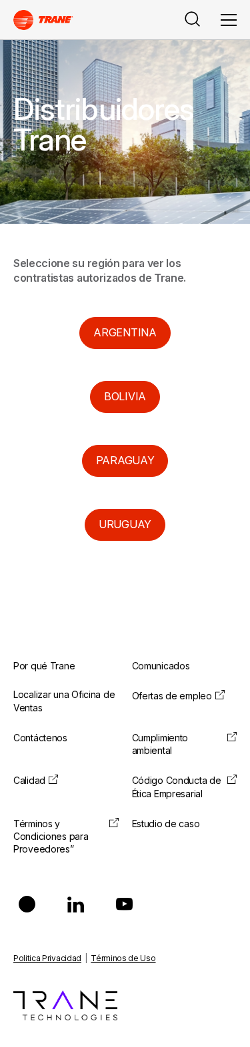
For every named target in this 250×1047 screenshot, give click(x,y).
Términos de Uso (123, 958)
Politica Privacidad (47, 958)
